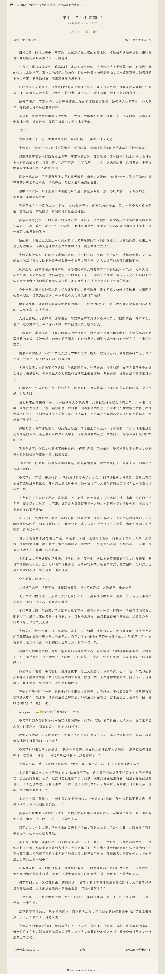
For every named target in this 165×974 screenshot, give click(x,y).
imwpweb (93, 970)
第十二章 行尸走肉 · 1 (70, 4)
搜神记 (32, 4)
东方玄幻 (20, 4)
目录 (82, 949)
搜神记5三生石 (47, 4)
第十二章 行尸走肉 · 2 (137, 40)
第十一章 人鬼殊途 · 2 (27, 40)
